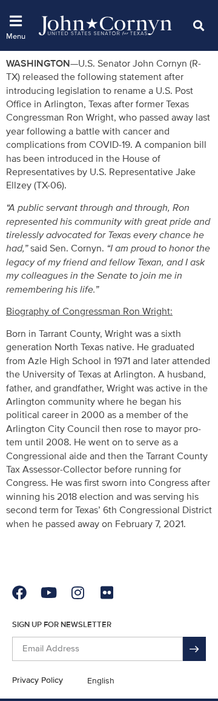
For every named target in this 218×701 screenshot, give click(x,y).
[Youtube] (48, 592)
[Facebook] (19, 592)
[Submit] (194, 649)
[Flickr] (106, 592)
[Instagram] (77, 592)
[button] (198, 25)
